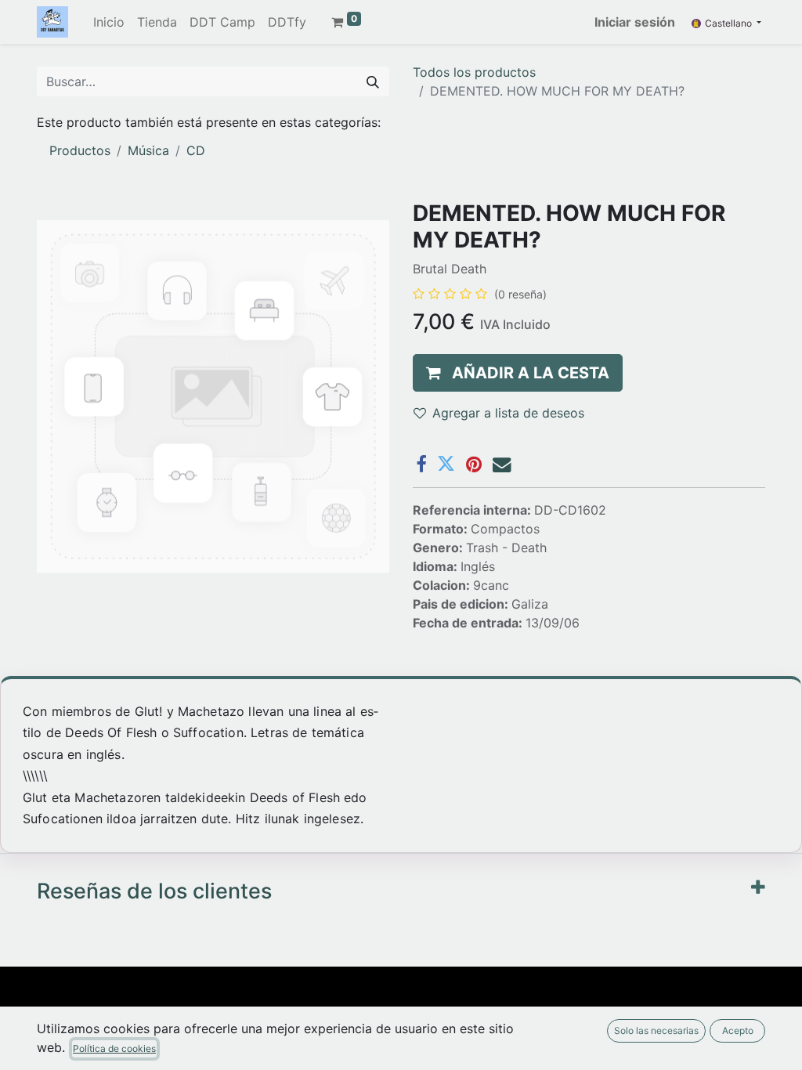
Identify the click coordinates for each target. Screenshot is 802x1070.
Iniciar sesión (634, 22)
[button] (518, 373)
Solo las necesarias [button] (656, 1030)
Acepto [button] (737, 1030)
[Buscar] (372, 81)
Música (148, 150)
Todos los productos (474, 72)
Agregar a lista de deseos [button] (508, 413)
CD (195, 150)
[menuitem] (109, 22)
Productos (79, 150)
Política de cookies (114, 1048)
